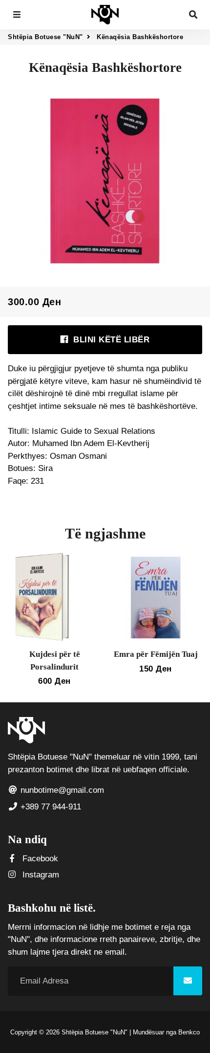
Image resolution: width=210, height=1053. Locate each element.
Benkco (189, 1032)
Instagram (39, 874)
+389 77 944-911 (49, 806)
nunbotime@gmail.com (61, 790)
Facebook (39, 858)
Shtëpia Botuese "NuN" (45, 37)
